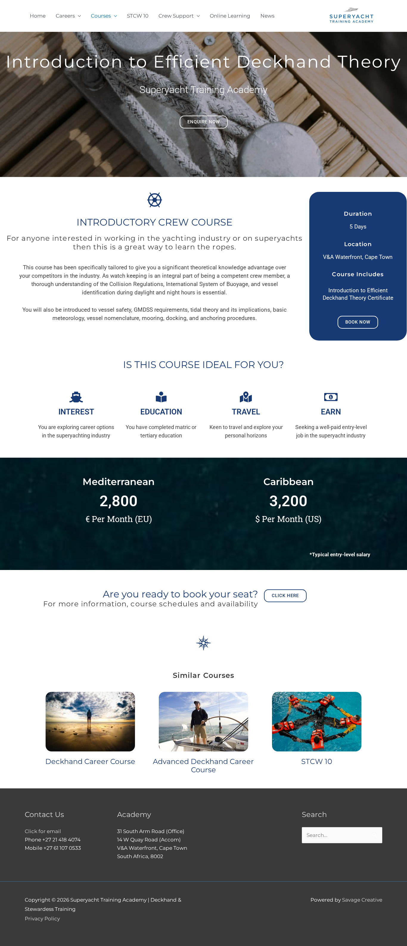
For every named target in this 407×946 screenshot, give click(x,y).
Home (38, 16)
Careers (65, 16)
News (267, 16)
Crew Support (176, 16)
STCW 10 (137, 16)
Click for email (43, 831)
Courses (101, 16)
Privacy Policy (42, 919)
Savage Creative (362, 900)
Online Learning (230, 16)
